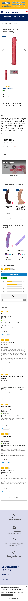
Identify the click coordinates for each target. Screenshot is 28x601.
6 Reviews (4, 88)
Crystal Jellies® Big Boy (8, 249)
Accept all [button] (7, 595)
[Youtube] (10, 569)
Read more (20, 592)
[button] (2, 12)
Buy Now (8, 218)
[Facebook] (3, 569)
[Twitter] (6, 569)
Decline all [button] (20, 595)
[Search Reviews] (24, 300)
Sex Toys (11, 23)
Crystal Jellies (12, 146)
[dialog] (14, 593)
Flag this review (5, 334)
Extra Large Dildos (7, 25)
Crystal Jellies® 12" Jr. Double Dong (21, 249)
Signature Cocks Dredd (8, 206)
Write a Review (10, 88)
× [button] (26, 586)
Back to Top (14, 499)
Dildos (16, 23)
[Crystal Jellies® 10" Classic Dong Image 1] (14, 51)
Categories (4, 23)
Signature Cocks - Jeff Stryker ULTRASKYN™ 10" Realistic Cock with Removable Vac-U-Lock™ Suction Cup (21, 209)
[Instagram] (8, 569)
